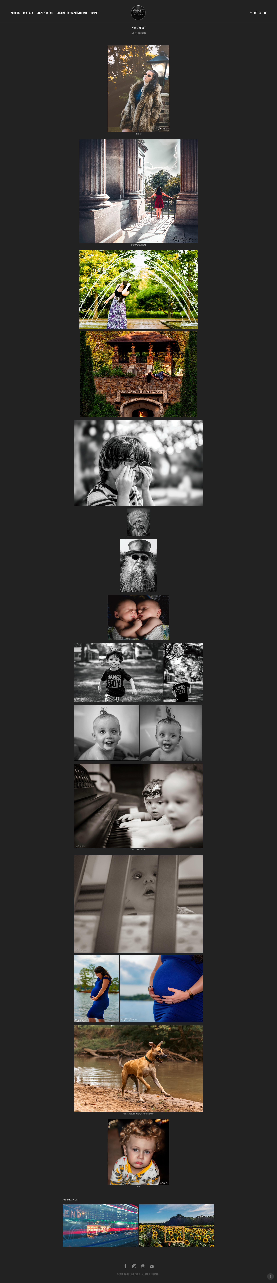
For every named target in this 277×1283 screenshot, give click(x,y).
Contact (94, 12)
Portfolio (28, 12)
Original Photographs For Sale (72, 12)
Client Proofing (45, 12)
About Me (15, 12)
